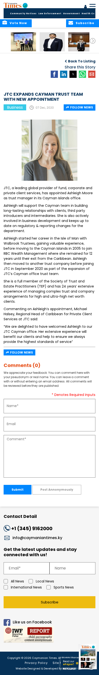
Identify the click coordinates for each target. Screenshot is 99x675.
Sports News (64, 587)
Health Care (90, 13)
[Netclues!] (69, 668)
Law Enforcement (49, 13)
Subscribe (49, 602)
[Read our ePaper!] (88, 669)
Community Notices (23, 13)
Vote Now (18, 23)
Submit (18, 490)
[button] (23, 41)
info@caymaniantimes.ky (37, 538)
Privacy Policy (36, 663)
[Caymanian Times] (16, 5)
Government (71, 13)
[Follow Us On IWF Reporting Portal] (49, 635)
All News (17, 581)
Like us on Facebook (32, 622)
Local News (45, 581)
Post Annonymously (56, 490)
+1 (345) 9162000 (31, 528)
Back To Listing (81, 61)
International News (26, 587)
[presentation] (92, 41)
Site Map (60, 663)
